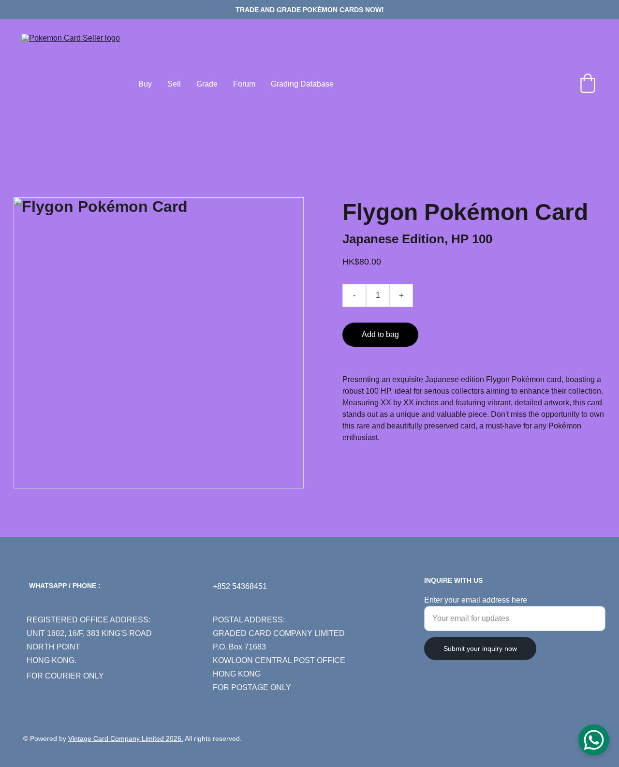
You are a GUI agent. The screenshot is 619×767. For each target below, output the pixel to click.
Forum (244, 84)
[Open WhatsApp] (593, 739)
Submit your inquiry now (480, 648)
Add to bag (380, 334)
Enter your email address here (475, 600)
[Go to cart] (587, 84)
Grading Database (302, 84)
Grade (207, 84)
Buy (145, 84)
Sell (174, 84)
